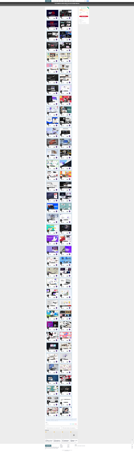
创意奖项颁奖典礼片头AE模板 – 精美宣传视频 (73, 440)
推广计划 (68, 447)
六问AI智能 (61, 446)
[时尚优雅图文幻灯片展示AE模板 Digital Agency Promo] (49, 435)
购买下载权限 (84, 16)
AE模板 (46, 439)
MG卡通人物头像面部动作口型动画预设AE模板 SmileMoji (57, 441)
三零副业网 (61, 447)
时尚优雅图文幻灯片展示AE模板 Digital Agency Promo (48, 440)
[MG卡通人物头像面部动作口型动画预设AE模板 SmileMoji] (57, 435)
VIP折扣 (84, 11)
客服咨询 (68, 446)
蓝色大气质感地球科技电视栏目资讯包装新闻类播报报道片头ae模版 (65, 441)
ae (47, 422)
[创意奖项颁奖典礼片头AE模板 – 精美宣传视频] (74, 435)
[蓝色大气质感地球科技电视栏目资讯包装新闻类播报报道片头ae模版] (65, 435)
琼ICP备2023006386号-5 (67, 450)
